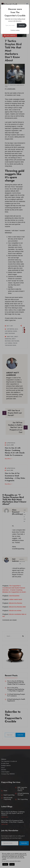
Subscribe (22, 25)
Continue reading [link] (15, 30)
